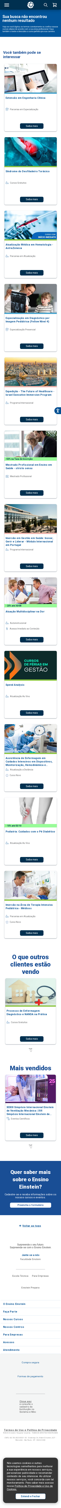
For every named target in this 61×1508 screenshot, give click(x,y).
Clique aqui (26, 1401)
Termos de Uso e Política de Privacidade (30, 1430)
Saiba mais (32, 126)
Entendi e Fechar (30, 1496)
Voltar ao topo (31, 1225)
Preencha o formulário (31, 1205)
